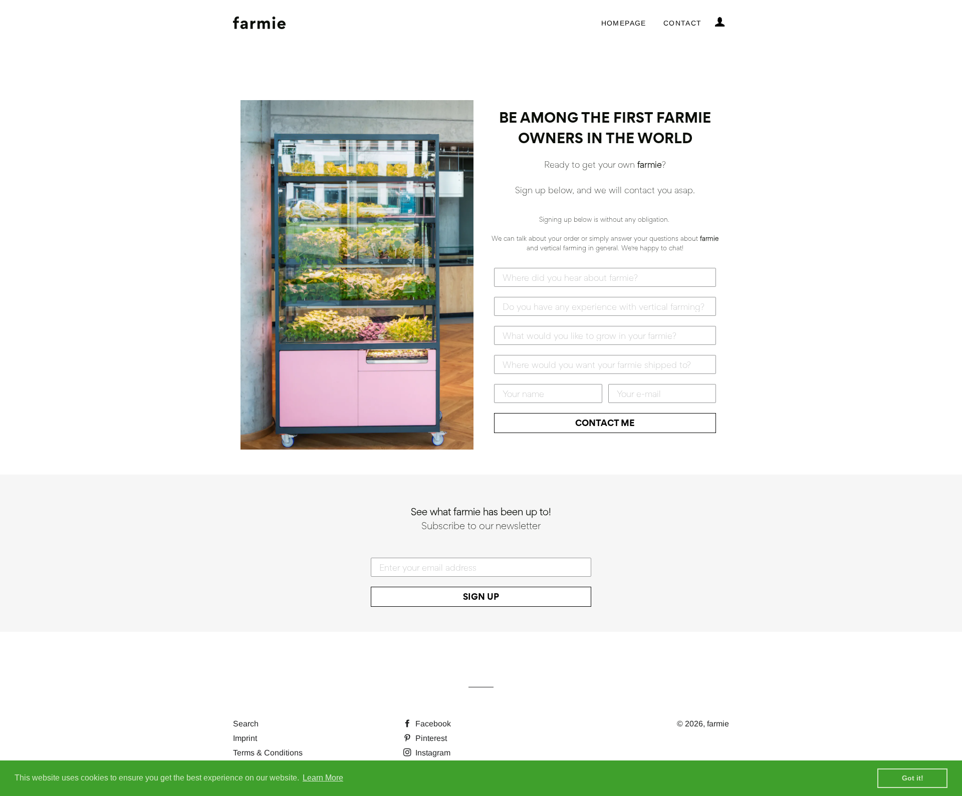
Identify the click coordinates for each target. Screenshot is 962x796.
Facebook (432, 723)
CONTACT (682, 23)
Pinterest (430, 738)
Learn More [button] (323, 777)
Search (246, 723)
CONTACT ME (605, 423)
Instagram (431, 752)
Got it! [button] (912, 778)
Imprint (245, 738)
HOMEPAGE (623, 23)
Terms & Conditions (268, 752)
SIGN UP (481, 596)
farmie (718, 723)
